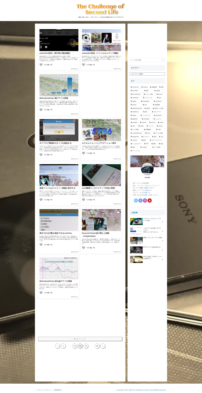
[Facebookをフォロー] (140, 200)
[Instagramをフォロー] (145, 200)
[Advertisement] (101, 87)
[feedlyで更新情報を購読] (154, 200)
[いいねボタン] (41, 64)
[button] (163, 60)
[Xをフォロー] (136, 200)
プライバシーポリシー (44, 390)
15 (86, 346)
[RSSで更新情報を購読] (159, 200)
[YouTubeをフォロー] (150, 200)
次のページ (80, 339)
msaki (147, 177)
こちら (146, 190)
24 (97, 346)
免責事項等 (57, 390)
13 (74, 346)
